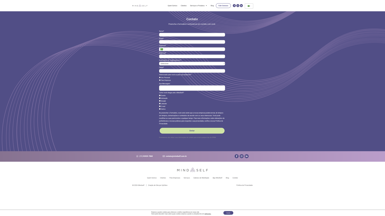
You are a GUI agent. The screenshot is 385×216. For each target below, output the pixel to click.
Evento (163, 95)
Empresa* (162, 53)
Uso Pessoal (165, 77)
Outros (163, 109)
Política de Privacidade (244, 185)
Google (163, 101)
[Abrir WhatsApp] (380, 211)
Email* (161, 38)
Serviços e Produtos (197, 6)
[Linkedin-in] (241, 5)
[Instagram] (237, 5)
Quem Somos (172, 6)
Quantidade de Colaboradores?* (170, 60)
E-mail (162, 106)
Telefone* (162, 46)
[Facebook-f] (234, 5)
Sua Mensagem (164, 84)
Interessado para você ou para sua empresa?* (175, 75)
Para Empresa (165, 80)
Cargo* (161, 67)
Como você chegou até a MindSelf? (171, 93)
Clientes (184, 6)
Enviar (192, 131)
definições (208, 214)
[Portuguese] (248, 6)
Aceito (228, 213)
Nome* (161, 31)
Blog (212, 6)
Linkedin (163, 104)
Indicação (164, 98)
